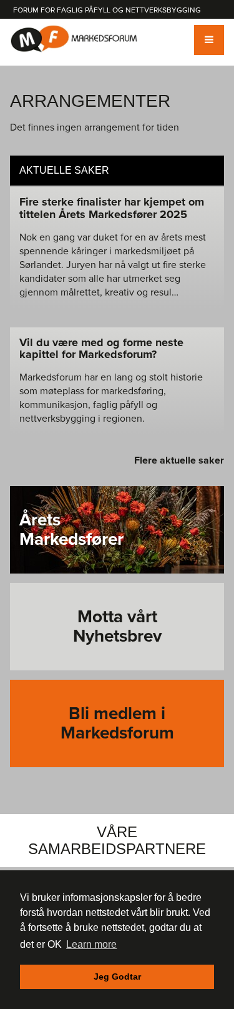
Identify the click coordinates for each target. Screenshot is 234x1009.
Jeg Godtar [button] (117, 977)
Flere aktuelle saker (179, 460)
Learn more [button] (91, 944)
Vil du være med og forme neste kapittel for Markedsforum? (101, 349)
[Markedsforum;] (74, 39)
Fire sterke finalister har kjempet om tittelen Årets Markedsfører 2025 (111, 208)
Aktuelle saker (64, 170)
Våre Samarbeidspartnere (117, 840)
